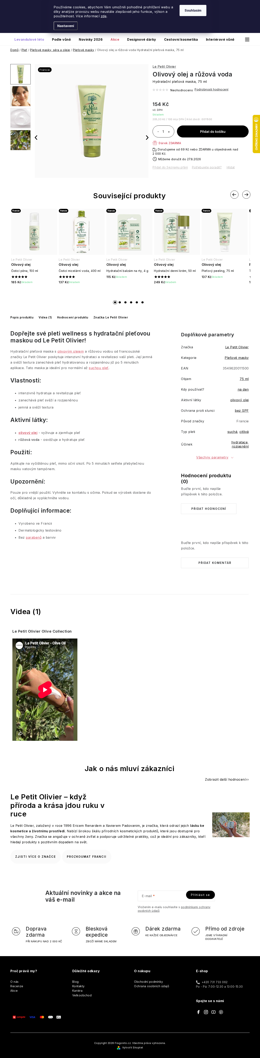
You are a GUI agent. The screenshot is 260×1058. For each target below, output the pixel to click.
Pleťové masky (237, 358)
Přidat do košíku (212, 132)
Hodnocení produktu (72, 317)
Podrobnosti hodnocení (212, 89)
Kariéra (77, 990)
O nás (14, 981)
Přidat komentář (214, 562)
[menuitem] (29, 39)
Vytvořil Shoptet (132, 1047)
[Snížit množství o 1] (158, 132)
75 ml (244, 379)
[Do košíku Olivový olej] (34, 293)
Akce (14, 990)
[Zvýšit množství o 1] (168, 132)
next (246, 194)
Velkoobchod (82, 995)
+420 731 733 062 (215, 982)
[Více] (245, 39)
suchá (232, 432)
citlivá (244, 432)
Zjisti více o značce (35, 856)
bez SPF (242, 411)
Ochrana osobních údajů (151, 986)
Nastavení (65, 26)
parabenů (33, 537)
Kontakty (78, 986)
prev (234, 194)
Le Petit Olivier (164, 66)
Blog (75, 981)
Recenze (16, 986)
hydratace (239, 442)
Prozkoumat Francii (86, 856)
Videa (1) (45, 317)
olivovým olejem (70, 351)
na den (243, 389)
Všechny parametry (212, 457)
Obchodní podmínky (148, 981)
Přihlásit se (200, 895)
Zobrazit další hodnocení (225, 779)
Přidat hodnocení (208, 508)
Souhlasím (193, 10)
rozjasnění (240, 446)
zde (104, 16)
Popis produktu (22, 317)
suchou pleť (98, 368)
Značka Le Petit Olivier (110, 317)
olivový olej (27, 433)
